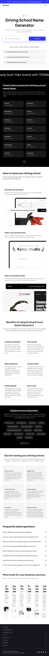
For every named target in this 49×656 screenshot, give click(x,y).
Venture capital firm (9, 422)
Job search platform (18, 433)
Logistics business (41, 433)
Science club (38, 426)
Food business (29, 437)
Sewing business (38, 430)
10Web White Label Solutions (34, 1)
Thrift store (41, 422)
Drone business (7, 433)
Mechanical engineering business (14, 430)
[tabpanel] (24, 129)
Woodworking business (12, 426)
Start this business (8, 105)
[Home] (6, 5)
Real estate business (21, 422)
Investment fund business (26, 426)
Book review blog (30, 433)
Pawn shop (19, 437)
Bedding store (32, 422)
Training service (28, 430)
